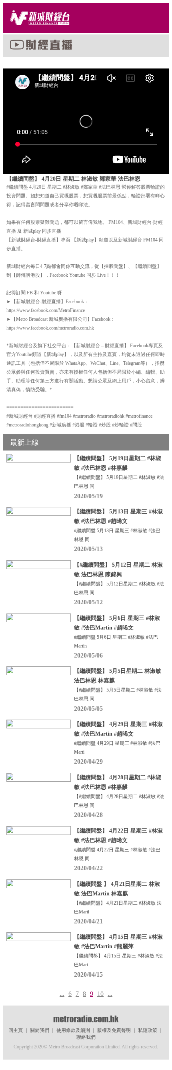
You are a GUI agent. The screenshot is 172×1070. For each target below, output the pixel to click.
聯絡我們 (86, 1037)
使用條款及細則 (73, 1030)
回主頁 (15, 1030)
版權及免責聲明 (114, 1030)
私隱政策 (147, 1030)
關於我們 (39, 1030)
